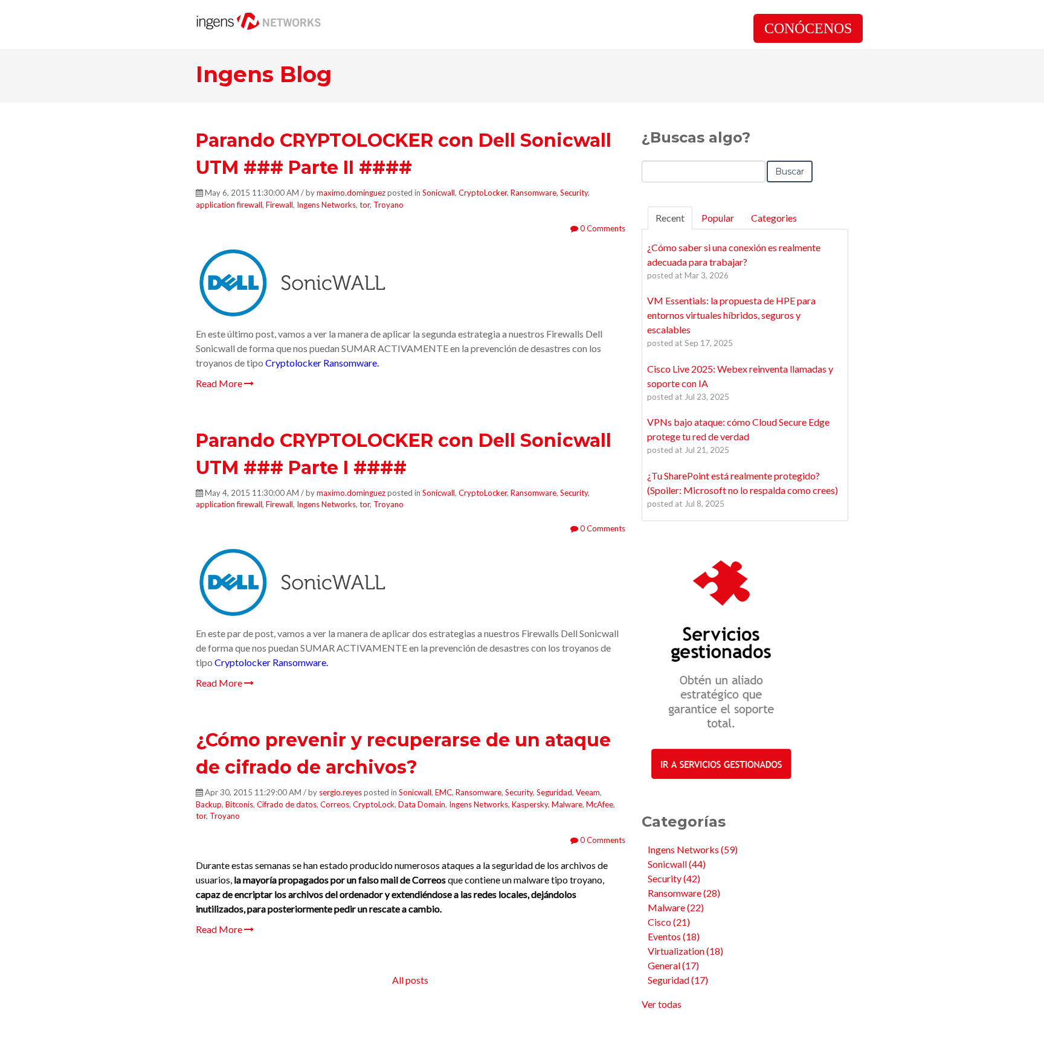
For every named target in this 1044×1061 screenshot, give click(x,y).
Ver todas (662, 1004)
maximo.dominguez (351, 192)
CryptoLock (374, 804)
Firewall (279, 205)
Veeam (588, 792)
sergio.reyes (340, 792)
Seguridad (554, 792)
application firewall (229, 205)
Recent (670, 217)
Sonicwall (438, 192)
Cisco (669, 922)
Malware (567, 804)
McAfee (599, 804)
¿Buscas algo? (696, 137)
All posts (410, 980)
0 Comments (601, 228)
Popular (717, 217)
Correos (334, 804)
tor (364, 205)
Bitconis (239, 804)
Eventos (674, 936)
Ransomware (533, 192)
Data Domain (421, 804)
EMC (443, 792)
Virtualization (685, 951)
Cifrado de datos (287, 804)
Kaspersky (530, 804)
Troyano (388, 205)
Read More (220, 383)
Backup (209, 804)
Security (574, 192)
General (673, 965)
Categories (774, 217)
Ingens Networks (326, 205)
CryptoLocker (483, 192)
